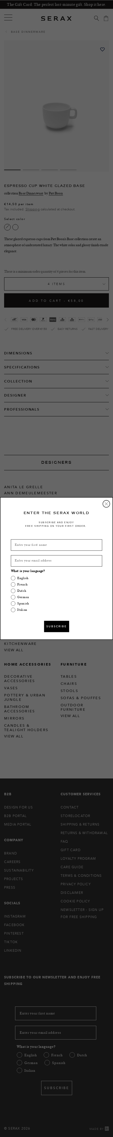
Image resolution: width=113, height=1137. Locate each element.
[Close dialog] (106, 504)
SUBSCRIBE (56, 626)
